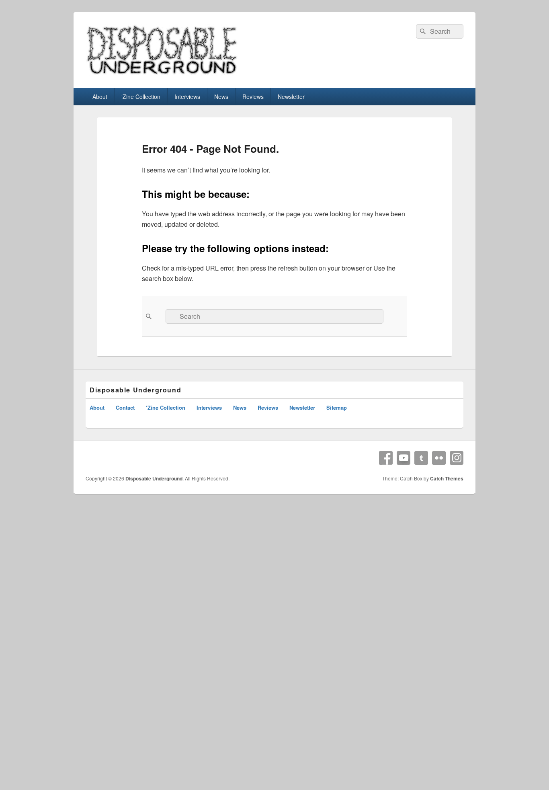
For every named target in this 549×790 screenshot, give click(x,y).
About (99, 96)
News (221, 96)
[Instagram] (456, 458)
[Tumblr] (421, 458)
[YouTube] (403, 458)
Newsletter (291, 96)
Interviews (187, 96)
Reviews (253, 96)
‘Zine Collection (140, 96)
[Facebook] (386, 458)
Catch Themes (446, 478)
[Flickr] (439, 458)
